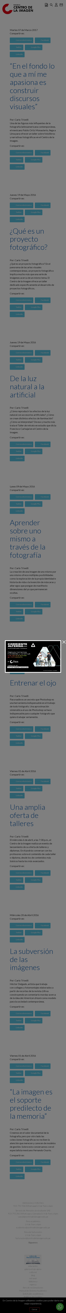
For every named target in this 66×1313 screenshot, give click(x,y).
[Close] (64, 642)
